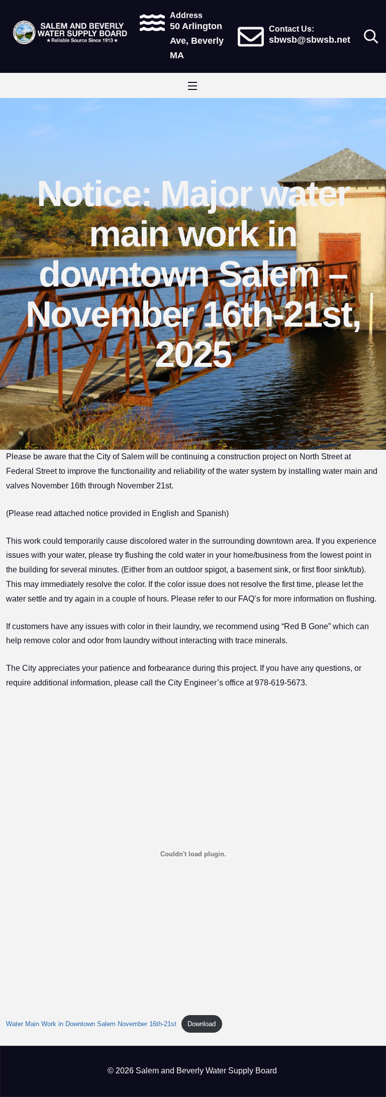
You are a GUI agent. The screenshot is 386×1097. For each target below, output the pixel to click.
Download (201, 1024)
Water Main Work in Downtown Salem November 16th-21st (91, 1024)
